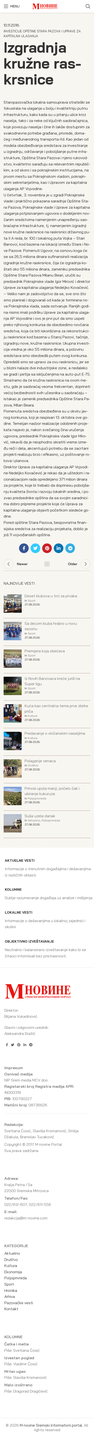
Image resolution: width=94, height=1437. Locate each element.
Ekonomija (13, 1271)
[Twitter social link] (35, 548)
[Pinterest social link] (47, 548)
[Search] (88, 6)
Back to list (47, 564)
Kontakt (11, 1308)
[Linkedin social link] (58, 548)
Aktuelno (34, 820)
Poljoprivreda (37, 798)
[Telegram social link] (70, 548)
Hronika (10, 1290)
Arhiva (9, 1296)
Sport (31, 600)
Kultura (32, 716)
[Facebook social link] (24, 548)
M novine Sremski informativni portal (51, 1425)
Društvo (33, 765)
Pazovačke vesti (18, 1302)
